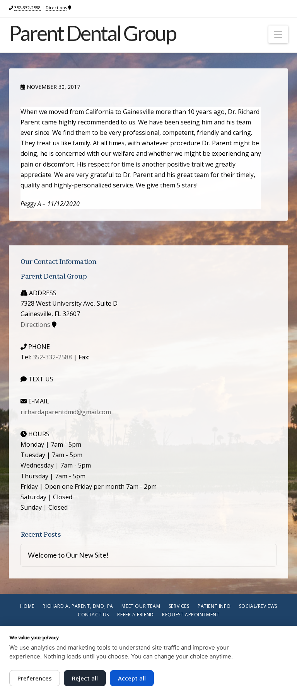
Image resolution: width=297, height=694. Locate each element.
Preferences (34, 678)
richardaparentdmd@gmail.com (65, 412)
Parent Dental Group (92, 33)
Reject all (85, 678)
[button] (278, 34)
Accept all (132, 678)
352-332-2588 (27, 7)
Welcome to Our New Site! (68, 555)
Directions (56, 7)
